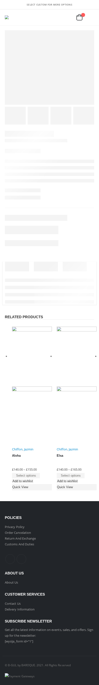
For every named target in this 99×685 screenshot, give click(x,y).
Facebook (10, 559)
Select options (26, 475)
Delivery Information (20, 609)
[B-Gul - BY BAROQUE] (10, 17)
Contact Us (13, 603)
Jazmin (28, 449)
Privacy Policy (15, 527)
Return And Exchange (20, 538)
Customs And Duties (19, 544)
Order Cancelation (18, 532)
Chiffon (17, 449)
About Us (11, 582)
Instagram (21, 559)
